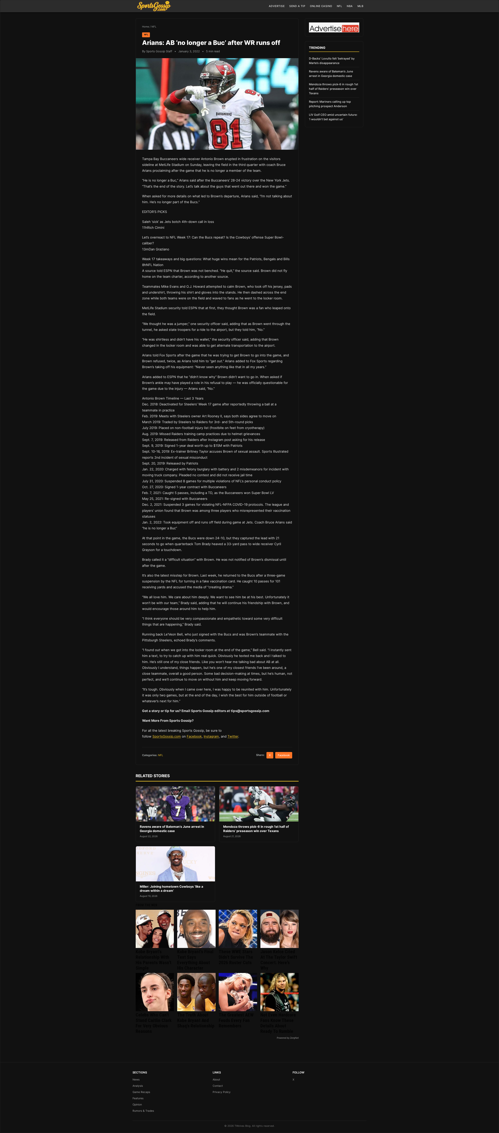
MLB (360, 6)
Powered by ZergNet (288, 1038)
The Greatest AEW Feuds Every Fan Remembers (236, 1020)
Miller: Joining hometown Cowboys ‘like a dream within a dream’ (171, 889)
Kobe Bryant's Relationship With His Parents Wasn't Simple (153, 960)
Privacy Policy (222, 1092)
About (216, 1079)
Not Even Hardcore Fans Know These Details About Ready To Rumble (278, 1023)
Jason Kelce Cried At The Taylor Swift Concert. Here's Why (278, 960)
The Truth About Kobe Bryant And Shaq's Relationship (195, 1020)
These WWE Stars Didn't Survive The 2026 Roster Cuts (236, 957)
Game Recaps (141, 1092)
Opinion (137, 1104)
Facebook (194, 736)
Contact (218, 1085)
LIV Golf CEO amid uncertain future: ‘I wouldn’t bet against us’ (333, 117)
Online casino (321, 6)
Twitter (232, 736)
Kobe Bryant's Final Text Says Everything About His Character (195, 960)
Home (145, 26)
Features (138, 1098)
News (136, 1079)
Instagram (211, 736)
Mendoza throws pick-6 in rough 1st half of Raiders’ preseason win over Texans (256, 829)
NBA (350, 6)
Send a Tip (297, 6)
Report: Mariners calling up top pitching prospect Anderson (330, 104)
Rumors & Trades (143, 1110)
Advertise (277, 6)
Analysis (138, 1085)
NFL (339, 6)
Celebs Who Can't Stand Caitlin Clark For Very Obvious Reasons (154, 1023)
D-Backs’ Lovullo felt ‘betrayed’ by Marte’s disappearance (332, 61)
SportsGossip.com (166, 736)
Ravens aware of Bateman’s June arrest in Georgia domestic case (172, 829)
